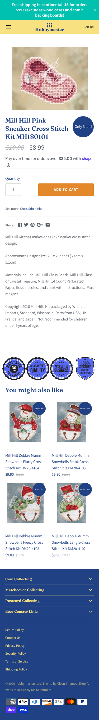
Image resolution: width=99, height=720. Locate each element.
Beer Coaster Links (22, 611)
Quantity (12, 178)
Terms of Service (16, 661)
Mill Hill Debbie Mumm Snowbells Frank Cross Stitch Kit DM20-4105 (70, 461)
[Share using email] (47, 224)
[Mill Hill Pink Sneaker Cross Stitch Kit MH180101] (49, 78)
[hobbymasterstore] (49, 27)
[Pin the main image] (32, 224)
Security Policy (15, 653)
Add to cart (66, 189)
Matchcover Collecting (24, 590)
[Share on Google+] (40, 224)
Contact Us (12, 637)
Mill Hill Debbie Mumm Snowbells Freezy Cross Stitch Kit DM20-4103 (24, 542)
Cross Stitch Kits (31, 208)
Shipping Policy (16, 669)
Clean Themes (67, 683)
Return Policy (14, 629)
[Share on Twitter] (26, 224)
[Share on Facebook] (20, 224)
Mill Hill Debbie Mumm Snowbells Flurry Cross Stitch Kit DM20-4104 (23, 461)
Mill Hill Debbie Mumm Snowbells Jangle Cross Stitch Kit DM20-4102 (71, 542)
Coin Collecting (18, 579)
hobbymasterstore (28, 683)
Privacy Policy (15, 645)
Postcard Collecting (22, 601)
